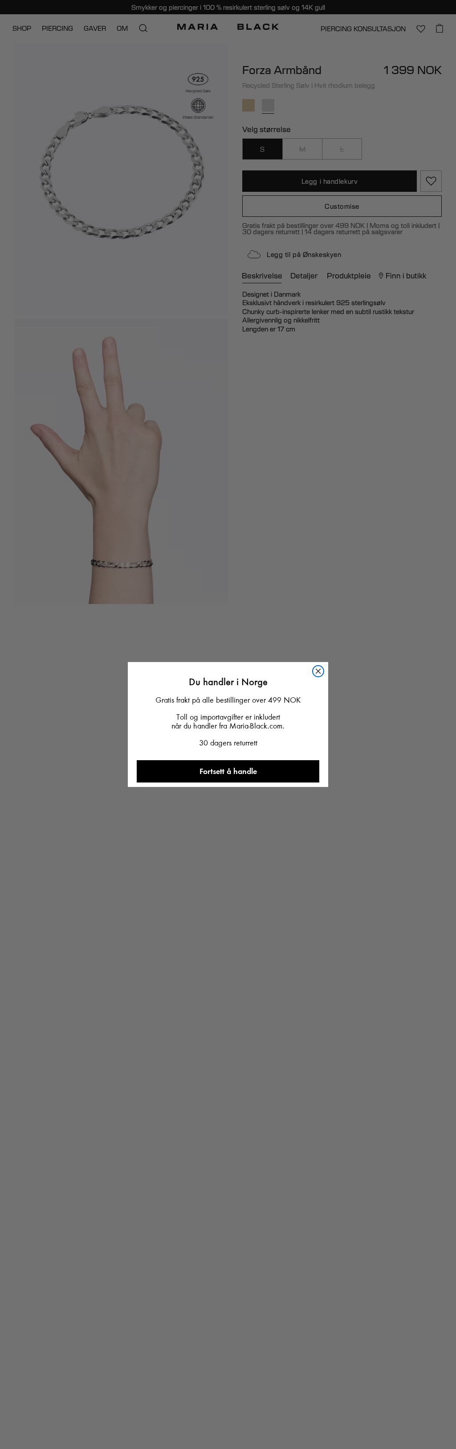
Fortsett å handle (228, 771)
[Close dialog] (318, 671)
